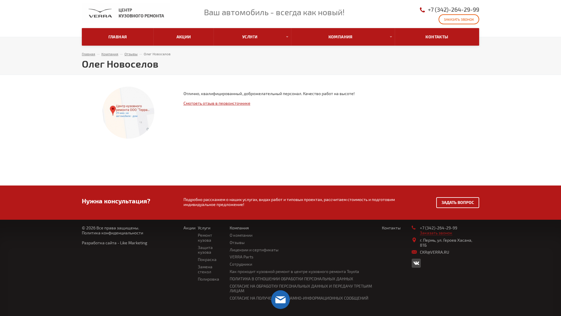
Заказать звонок (459, 19)
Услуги (204, 227)
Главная (88, 54)
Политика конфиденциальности (112, 232)
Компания (109, 54)
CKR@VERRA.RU (434, 252)
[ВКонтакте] (416, 263)
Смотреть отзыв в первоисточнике (216, 103)
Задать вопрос (457, 202)
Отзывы (131, 54)
